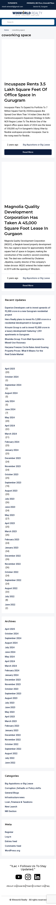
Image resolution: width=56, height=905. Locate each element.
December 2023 (13, 458)
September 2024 (13, 385)
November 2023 (13, 466)
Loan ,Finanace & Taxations (18, 802)
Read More (28, 152)
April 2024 (10, 425)
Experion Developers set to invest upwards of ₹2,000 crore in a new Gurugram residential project (27, 311)
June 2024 (10, 409)
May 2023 (10, 515)
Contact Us (39, 886)
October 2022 (11, 572)
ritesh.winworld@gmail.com (12, 7)
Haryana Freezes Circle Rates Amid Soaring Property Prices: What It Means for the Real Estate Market (27, 351)
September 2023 (13, 482)
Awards (21, 886)
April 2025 (10, 368)
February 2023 (12, 539)
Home (6, 30)
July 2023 (9, 499)
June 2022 (10, 604)
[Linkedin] (37, 877)
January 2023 (11, 547)
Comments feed (13, 846)
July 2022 (9, 596)
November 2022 (13, 564)
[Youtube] (18, 877)
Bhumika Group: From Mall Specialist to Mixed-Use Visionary (24, 341)
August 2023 (11, 490)
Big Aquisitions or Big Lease (36, 144)
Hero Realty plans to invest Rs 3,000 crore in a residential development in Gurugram (28, 321)
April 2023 (10, 523)
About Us (11, 886)
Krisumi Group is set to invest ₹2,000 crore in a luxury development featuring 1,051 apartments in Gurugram (27, 331)
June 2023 (10, 507)
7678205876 (12, 3)
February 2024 (12, 442)
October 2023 (11, 474)
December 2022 (13, 556)
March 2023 (11, 531)
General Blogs (12, 793)
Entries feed (11, 841)
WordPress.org (12, 850)
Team (29, 886)
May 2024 (10, 417)
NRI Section (10, 811)
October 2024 (11, 377)
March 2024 (11, 434)
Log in (8, 836)
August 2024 (11, 393)
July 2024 (9, 401)
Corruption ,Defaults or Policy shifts (23, 788)
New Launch (11, 806)
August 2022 (11, 588)
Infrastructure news (15, 797)
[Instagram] (28, 877)
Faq (47, 886)
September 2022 (13, 580)
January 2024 (11, 450)
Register (9, 832)
